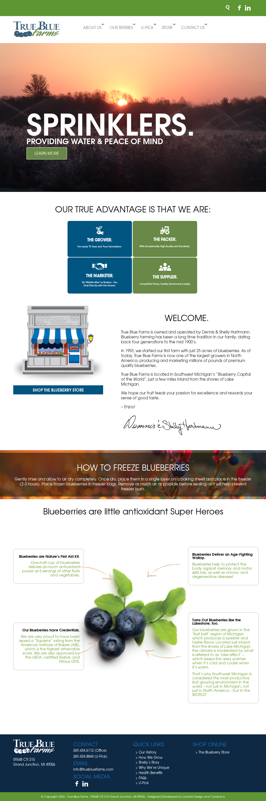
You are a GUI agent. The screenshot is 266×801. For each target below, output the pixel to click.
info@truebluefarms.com (93, 769)
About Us (92, 27)
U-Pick (147, 27)
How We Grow (151, 757)
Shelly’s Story (149, 762)
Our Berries (121, 27)
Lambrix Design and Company (204, 796)
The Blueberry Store (213, 752)
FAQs (143, 777)
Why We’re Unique (154, 767)
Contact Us (192, 27)
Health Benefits (150, 772)
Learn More (47, 153)
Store (167, 27)
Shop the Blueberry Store (58, 390)
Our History (147, 752)
